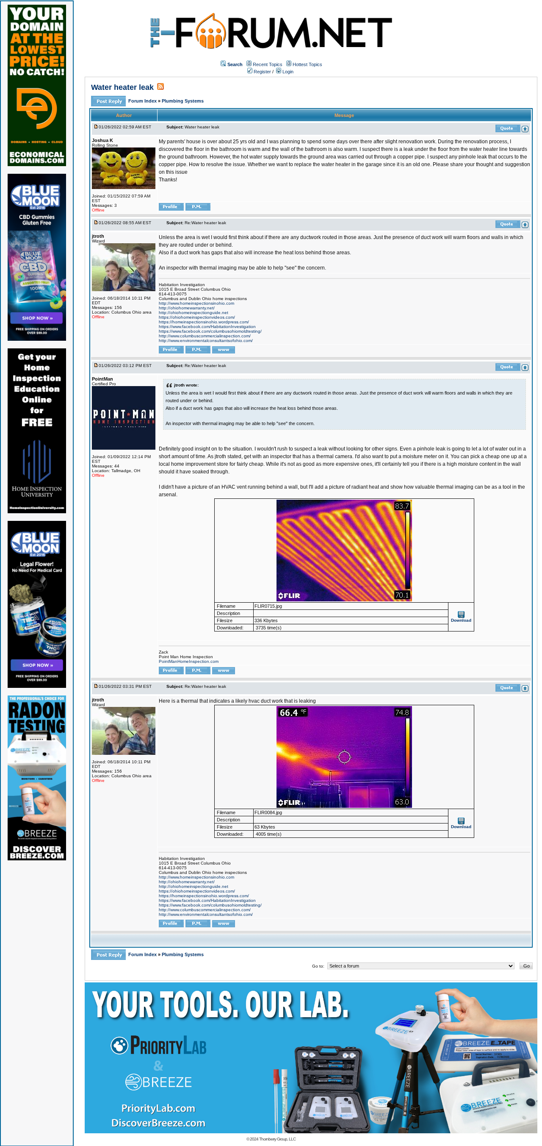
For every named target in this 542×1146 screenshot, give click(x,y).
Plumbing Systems (183, 100)
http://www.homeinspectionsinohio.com (196, 303)
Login (287, 71)
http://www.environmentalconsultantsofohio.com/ (206, 340)
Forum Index (143, 100)
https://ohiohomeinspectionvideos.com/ (197, 317)
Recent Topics (267, 64)
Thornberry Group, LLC (277, 1139)
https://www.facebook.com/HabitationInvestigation (207, 326)
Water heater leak (122, 87)
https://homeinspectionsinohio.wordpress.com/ (204, 322)
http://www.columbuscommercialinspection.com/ (205, 336)
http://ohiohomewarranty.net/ (187, 308)
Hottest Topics (307, 64)
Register (261, 71)
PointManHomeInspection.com (188, 661)
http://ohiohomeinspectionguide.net (193, 312)
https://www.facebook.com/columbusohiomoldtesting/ (210, 331)
